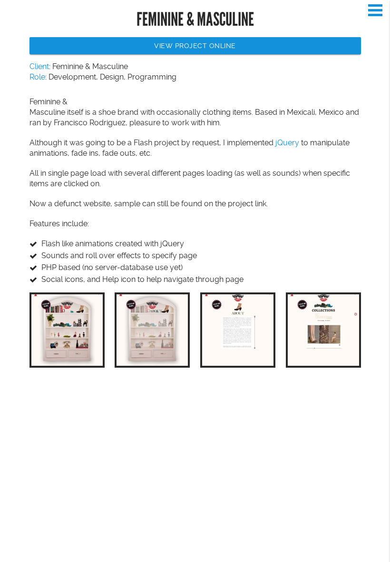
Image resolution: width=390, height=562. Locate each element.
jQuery (287, 142)
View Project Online (195, 46)
